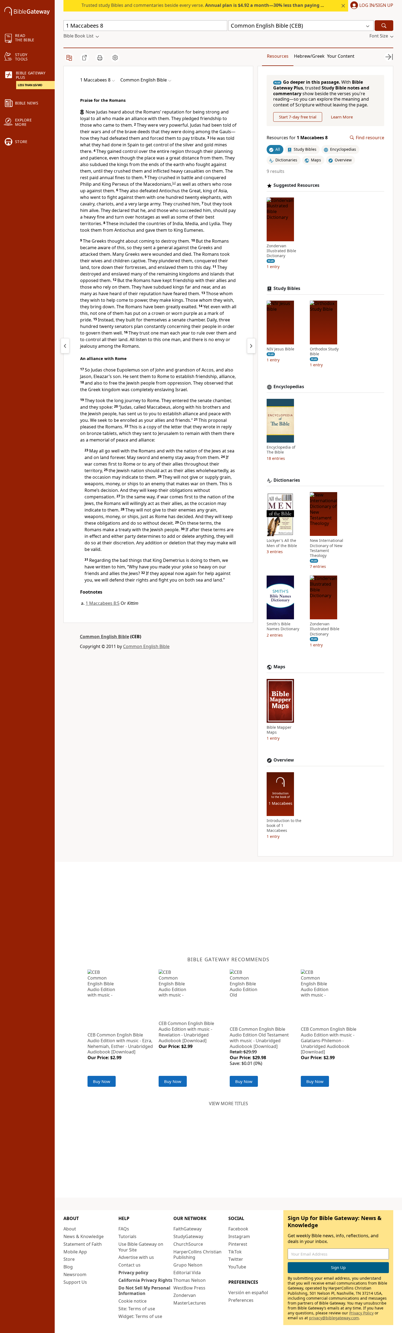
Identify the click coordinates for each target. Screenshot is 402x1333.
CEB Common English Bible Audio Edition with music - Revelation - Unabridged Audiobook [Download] (186, 1031)
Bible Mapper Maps (279, 730)
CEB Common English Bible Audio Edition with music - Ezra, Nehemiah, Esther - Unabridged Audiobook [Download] (120, 1043)
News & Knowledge (83, 1236)
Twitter (235, 1259)
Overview (283, 760)
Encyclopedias (288, 387)
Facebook (238, 1229)
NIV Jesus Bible (280, 349)
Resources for (297, 138)
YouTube (237, 1267)
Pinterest (237, 1244)
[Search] (384, 25)
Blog (68, 1267)
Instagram (239, 1236)
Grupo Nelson (187, 1265)
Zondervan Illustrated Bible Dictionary (281, 250)
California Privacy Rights (145, 1280)
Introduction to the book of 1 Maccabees (284, 825)
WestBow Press (189, 1288)
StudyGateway (188, 1236)
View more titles (228, 1103)
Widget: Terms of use (140, 1316)
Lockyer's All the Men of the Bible (282, 543)
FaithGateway (187, 1229)
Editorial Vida (187, 1273)
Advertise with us (136, 1257)
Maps (279, 667)
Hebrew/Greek (309, 56)
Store (69, 1259)
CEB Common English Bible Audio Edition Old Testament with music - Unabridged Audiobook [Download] (259, 1037)
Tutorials (127, 1236)
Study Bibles (286, 288)
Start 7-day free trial (297, 117)
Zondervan (184, 1295)
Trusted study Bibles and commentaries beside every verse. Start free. (221, 5)
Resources (278, 56)
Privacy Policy (361, 1312)
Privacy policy (133, 1273)
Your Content (340, 56)
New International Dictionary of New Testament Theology (326, 548)
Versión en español (248, 1293)
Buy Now (101, 1081)
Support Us (75, 1282)
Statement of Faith (82, 1244)
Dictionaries (286, 480)
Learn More (342, 117)
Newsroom (74, 1274)
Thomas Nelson (189, 1280)
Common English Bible (104, 637)
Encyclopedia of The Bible (281, 450)
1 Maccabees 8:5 (103, 603)
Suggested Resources (296, 185)
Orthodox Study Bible (324, 351)
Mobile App (75, 1252)
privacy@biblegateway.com (334, 1317)
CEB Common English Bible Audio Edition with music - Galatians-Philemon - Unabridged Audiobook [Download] (328, 1040)
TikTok (235, 1252)
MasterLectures (189, 1303)
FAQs (123, 1229)
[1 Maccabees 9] (251, 345)
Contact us (129, 1265)
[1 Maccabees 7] (65, 345)
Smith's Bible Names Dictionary (283, 626)
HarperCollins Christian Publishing (197, 1255)
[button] (370, 5)
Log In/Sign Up (376, 5)
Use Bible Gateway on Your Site (140, 1247)
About (69, 1229)
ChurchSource (188, 1244)
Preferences (241, 1300)
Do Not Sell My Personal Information (144, 1291)
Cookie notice (132, 1301)
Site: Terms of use (136, 1309)
